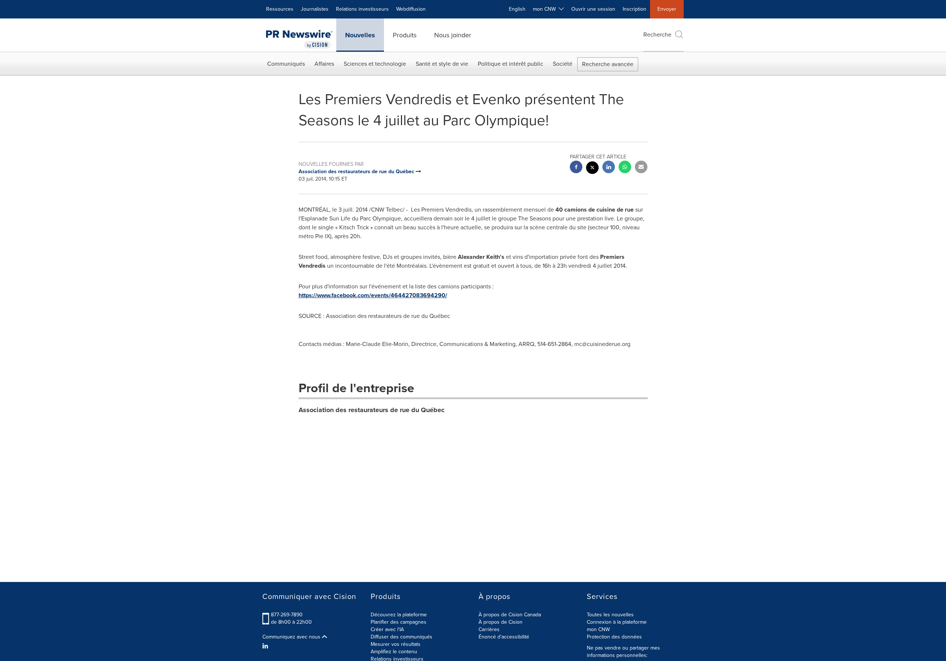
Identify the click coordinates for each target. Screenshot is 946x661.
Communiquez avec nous (292, 637)
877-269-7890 (287, 615)
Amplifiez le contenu (394, 651)
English (517, 9)
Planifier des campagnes (398, 622)
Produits (404, 35)
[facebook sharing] (576, 168)
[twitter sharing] (592, 168)
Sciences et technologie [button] (375, 63)
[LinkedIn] (266, 646)
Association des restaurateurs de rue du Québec (372, 410)
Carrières (489, 629)
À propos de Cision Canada (510, 615)
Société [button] (562, 63)
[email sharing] (641, 168)
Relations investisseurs (362, 9)
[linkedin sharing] (608, 168)
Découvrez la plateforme (399, 615)
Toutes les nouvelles (610, 615)
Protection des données (614, 637)
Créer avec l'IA (387, 629)
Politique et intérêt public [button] (510, 63)
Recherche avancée (607, 64)
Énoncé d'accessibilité (504, 637)
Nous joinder (452, 35)
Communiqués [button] (286, 63)
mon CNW (598, 629)
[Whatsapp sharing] (625, 168)
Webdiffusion (411, 9)
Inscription (634, 9)
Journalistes (315, 9)
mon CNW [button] (546, 9)
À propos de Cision (501, 622)
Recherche (657, 34)
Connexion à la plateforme (617, 622)
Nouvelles (360, 35)
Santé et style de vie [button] (442, 63)
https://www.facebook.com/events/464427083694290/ (373, 295)
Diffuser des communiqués (401, 637)
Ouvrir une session (593, 9)
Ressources (279, 9)
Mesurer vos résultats (396, 644)
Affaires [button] (324, 63)
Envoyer (666, 9)
